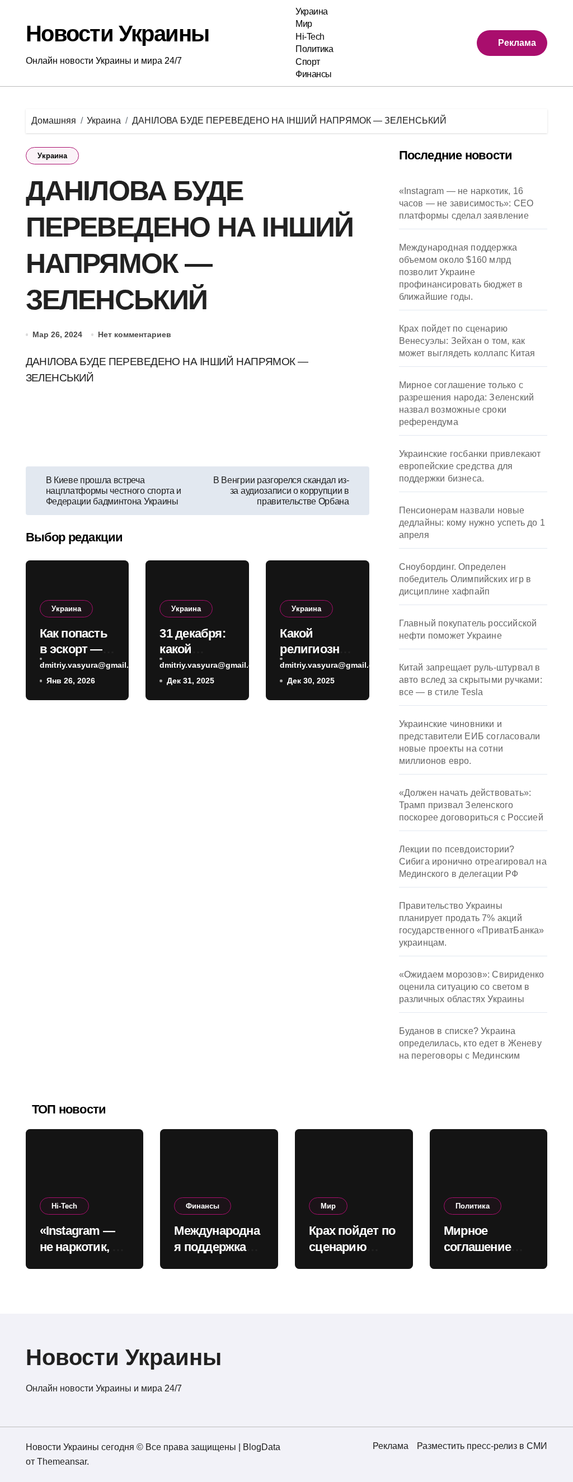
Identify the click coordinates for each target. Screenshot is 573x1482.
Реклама (390, 1446)
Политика (314, 49)
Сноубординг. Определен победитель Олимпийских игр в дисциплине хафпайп (465, 579)
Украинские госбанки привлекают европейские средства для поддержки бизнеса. (470, 466)
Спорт (307, 62)
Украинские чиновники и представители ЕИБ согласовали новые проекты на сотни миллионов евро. (470, 742)
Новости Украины (117, 33)
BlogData (261, 1447)
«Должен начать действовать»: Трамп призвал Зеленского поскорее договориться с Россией (471, 805)
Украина (311, 11)
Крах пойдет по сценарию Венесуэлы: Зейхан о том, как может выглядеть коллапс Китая (467, 341)
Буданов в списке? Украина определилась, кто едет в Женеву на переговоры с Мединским (470, 1043)
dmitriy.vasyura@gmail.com (92, 664)
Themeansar (62, 1461)
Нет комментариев (134, 334)
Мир (303, 24)
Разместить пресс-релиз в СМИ (482, 1446)
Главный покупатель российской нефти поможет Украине (468, 629)
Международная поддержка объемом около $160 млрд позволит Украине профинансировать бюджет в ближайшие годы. (461, 272)
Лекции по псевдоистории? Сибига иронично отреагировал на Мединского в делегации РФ (473, 861)
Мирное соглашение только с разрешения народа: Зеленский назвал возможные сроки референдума (466, 403)
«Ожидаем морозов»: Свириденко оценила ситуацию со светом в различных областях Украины (471, 987)
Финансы (313, 74)
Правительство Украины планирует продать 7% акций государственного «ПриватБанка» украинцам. (471, 924)
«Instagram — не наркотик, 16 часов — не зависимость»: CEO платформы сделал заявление (466, 203)
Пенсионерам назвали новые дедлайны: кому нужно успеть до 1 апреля (472, 523)
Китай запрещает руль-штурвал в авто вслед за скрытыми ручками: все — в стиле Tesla (470, 680)
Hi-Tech (310, 36)
